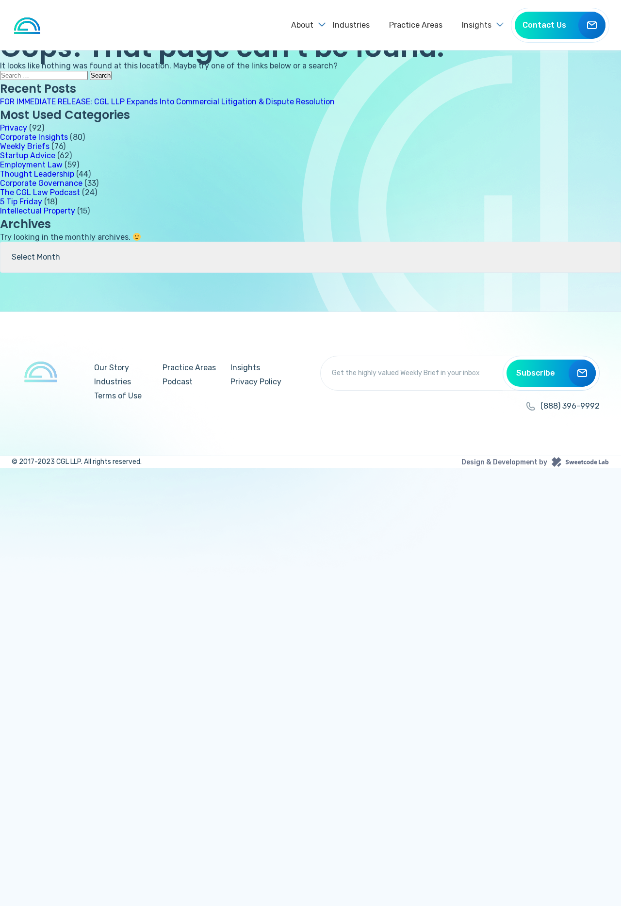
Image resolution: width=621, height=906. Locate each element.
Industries (351, 25)
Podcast (178, 381)
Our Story (111, 367)
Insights (245, 367)
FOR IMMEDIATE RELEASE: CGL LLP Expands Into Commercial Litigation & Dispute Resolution (167, 101)
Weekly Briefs (24, 146)
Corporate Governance (41, 183)
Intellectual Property (37, 210)
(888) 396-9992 (570, 406)
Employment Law (31, 164)
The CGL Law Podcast (40, 192)
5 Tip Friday (21, 201)
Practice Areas (415, 25)
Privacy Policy (255, 381)
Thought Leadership (37, 174)
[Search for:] (45, 75)
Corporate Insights (34, 137)
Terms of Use (118, 395)
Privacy (13, 127)
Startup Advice (27, 155)
